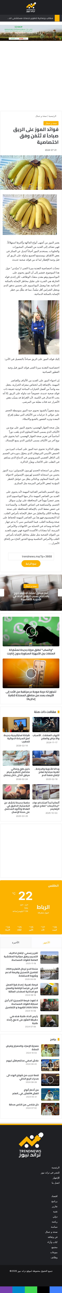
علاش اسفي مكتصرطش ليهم (22, 1060)
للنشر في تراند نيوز (50, 1172)
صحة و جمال (41, 116)
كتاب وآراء (52, 1242)
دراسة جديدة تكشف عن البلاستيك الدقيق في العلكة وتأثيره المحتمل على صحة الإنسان (17, 807)
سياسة (54, 1226)
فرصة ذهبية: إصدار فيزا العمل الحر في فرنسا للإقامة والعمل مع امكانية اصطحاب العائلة (22, 988)
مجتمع (55, 1247)
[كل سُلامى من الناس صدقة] (50, 1109)
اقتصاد (54, 1196)
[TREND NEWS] (31, 7)
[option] (31, 593)
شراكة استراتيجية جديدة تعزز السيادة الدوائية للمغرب (17, 738)
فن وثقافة (53, 1237)
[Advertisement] (31, 77)
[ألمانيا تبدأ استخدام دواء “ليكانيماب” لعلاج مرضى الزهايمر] (46, 791)
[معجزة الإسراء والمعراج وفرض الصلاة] (50, 1050)
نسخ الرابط (31, 563)
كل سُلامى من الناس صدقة (24, 1104)
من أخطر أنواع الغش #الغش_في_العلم (25, 1092)
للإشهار (56, 1177)
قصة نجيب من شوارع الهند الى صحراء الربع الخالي (22, 1077)
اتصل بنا (56, 1182)
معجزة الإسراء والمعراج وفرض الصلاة (22, 1048)
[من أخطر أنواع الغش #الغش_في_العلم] (50, 1094)
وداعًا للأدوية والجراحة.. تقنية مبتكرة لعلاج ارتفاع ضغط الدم (46, 772)
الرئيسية (53, 116)
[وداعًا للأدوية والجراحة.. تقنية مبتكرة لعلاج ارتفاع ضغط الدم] (46, 758)
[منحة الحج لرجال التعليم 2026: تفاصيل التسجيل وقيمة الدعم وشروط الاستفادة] (49, 973)
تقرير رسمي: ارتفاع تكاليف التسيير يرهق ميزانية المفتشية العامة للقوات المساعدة (21, 956)
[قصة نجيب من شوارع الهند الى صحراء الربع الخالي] (50, 1080)
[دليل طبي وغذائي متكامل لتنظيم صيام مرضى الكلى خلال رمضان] (16, 758)
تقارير (55, 1206)
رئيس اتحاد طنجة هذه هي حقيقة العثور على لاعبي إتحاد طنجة (22, 1019)
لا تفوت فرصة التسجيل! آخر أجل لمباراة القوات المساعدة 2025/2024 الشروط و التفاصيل (21, 1004)
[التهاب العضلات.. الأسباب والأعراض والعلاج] (46, 724)
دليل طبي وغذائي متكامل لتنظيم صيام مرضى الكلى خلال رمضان (16, 772)
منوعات (54, 1252)
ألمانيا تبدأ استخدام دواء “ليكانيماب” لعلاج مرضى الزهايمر (45, 806)
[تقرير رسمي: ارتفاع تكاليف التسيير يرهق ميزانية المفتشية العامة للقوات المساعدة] (49, 957)
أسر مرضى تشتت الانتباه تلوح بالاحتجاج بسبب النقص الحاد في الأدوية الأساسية (31, 596)
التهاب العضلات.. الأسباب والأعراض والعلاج (46, 737)
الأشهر (46, 942)
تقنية (55, 1211)
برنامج (54, 1201)
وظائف (54, 1257)
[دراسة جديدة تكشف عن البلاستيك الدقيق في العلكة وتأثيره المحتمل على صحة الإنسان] (16, 791)
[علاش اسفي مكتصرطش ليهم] (50, 1065)
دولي (55, 1216)
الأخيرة (15, 942)
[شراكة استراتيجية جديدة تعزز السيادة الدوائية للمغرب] (16, 724)
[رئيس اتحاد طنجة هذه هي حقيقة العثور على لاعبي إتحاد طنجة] (49, 1021)
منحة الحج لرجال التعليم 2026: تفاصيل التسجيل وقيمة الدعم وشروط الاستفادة (21, 972)
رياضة (55, 1221)
